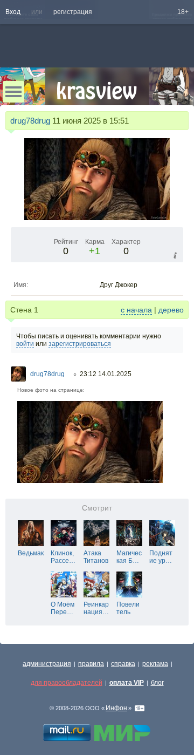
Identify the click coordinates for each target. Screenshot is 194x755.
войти (25, 344)
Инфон (116, 708)
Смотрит (97, 508)
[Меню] (13, 92)
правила (91, 664)
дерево (171, 309)
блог (157, 682)
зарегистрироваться (79, 344)
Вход (12, 12)
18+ (183, 12)
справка (123, 664)
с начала (136, 309)
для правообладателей (66, 682)
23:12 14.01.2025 (105, 374)
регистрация (72, 12)
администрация (47, 664)
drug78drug (30, 120)
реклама (155, 664)
